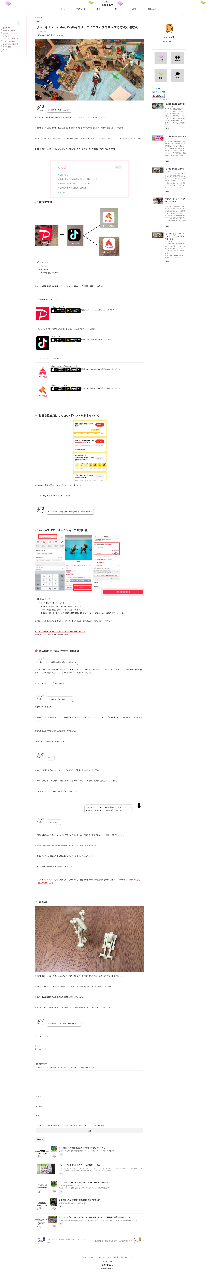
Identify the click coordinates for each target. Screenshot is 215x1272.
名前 (38, 1096)
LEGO (116, 9)
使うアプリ (64, 174)
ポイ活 (44, 1049)
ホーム (63, 9)
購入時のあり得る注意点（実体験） (73, 188)
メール (39, 1106)
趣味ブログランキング (127, 1257)
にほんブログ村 (158, 91)
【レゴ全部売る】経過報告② (175, 136)
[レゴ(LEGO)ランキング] (158, 96)
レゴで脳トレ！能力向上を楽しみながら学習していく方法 (82, 1147)
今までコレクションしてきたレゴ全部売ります (175, 200)
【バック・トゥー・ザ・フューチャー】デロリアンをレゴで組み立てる (175, 236)
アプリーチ (113, 310)
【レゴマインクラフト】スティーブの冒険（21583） (80, 1165)
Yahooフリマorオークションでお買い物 (75, 183)
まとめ (62, 192)
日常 (98, 9)
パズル (134, 9)
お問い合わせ (152, 9)
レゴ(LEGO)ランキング (160, 99)
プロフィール (80, 9)
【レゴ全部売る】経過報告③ (175, 104)
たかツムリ (107, 4)
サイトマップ (101, 1257)
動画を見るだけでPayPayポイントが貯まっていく (78, 179)
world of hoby (107, 1261)
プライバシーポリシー (88, 1257)
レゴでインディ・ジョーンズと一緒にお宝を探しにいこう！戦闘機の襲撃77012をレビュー (95, 1217)
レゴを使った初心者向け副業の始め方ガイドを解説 (79, 1200)
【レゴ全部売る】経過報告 (174, 169)
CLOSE (118, 167)
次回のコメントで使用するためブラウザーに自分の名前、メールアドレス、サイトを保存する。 (71, 1125)
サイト (38, 1116)
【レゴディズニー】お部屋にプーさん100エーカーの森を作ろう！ (85, 1182)
